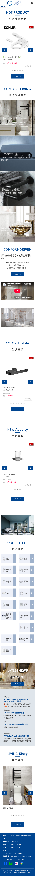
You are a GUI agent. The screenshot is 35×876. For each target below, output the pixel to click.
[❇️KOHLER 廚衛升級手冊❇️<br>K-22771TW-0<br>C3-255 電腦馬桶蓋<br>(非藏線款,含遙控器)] (17, 64)
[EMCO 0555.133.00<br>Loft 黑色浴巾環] (17, 395)
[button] (1, 19)
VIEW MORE (17, 101)
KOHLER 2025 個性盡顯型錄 (14, 737)
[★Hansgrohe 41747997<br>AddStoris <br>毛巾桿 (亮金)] (17, 481)
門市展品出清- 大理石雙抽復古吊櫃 (16, 761)
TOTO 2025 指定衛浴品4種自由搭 (16, 749)
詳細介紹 (28, 91)
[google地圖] (4, 863)
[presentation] (4, 75)
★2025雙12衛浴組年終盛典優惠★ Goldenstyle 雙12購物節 (16, 725)
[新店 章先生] (17, 810)
